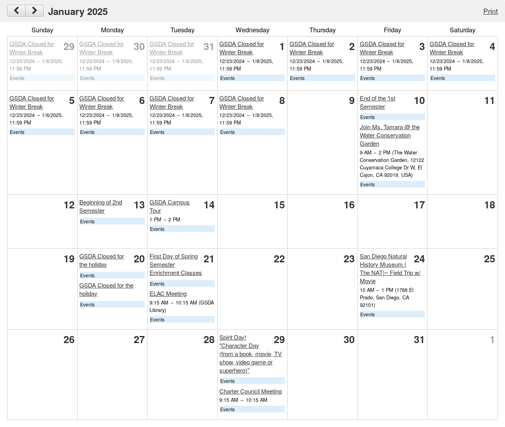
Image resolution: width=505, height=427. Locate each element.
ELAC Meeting (168, 293)
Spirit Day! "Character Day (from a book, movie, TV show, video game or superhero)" (250, 353)
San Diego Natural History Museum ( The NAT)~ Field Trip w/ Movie (390, 268)
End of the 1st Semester (377, 102)
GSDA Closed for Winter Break (31, 47)
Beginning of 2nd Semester (100, 206)
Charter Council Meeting (250, 391)
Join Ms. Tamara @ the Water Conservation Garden (390, 135)
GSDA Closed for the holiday (101, 260)
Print (490, 11)
